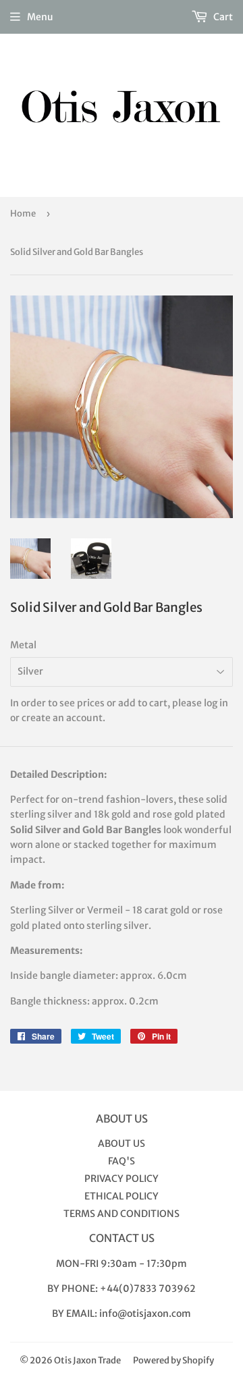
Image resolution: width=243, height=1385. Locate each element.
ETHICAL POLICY (121, 1196)
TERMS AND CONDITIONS (121, 1214)
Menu (40, 17)
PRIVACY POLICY (121, 1178)
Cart (222, 17)
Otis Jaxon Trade (87, 1360)
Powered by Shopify (173, 1360)
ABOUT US (121, 1143)
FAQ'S (121, 1161)
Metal (23, 645)
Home (23, 213)
